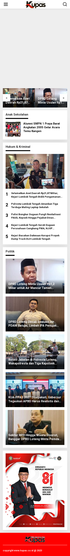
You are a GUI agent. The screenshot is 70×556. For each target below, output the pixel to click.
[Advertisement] (35, 48)
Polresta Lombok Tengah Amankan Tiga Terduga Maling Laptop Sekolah (34, 205)
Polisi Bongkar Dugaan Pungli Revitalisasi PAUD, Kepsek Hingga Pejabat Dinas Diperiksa (36, 216)
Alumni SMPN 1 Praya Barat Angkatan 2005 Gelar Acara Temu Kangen (41, 127)
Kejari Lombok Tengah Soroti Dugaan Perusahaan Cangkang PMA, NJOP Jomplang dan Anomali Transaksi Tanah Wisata (35, 227)
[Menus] (6, 4)
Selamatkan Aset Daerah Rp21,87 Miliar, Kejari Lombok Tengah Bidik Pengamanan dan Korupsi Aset (19, 101)
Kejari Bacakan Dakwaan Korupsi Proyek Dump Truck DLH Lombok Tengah (35, 237)
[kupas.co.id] (35, 4)
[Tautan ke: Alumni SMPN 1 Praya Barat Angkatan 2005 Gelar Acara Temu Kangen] (13, 128)
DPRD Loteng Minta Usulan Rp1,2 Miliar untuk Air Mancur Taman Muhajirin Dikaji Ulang (51, 101)
